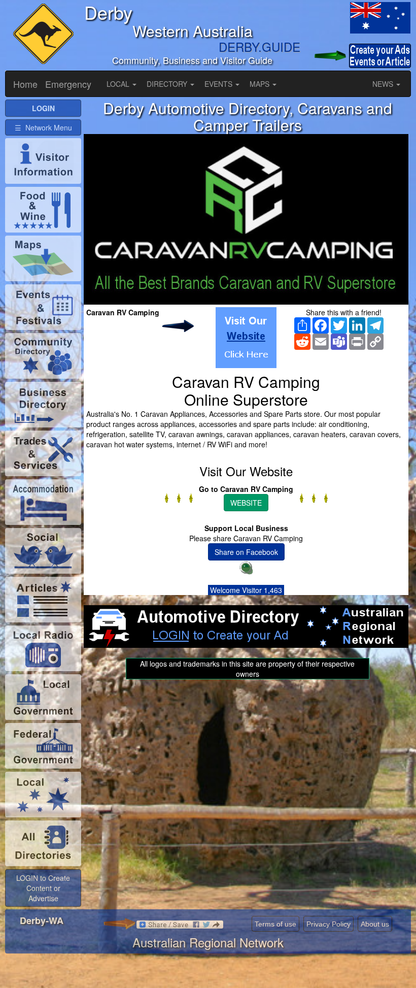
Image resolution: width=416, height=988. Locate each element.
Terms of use (275, 924)
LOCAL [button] (119, 84)
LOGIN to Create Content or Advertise (43, 888)
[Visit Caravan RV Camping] (246, 337)
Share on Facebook (246, 552)
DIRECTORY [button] (168, 84)
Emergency (68, 83)
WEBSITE (246, 503)
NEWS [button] (383, 84)
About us (375, 924)
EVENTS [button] (219, 84)
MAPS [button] (260, 84)
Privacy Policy (328, 924)
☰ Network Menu (43, 127)
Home (25, 83)
